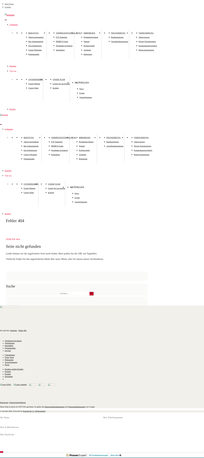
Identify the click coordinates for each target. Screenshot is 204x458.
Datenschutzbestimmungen (55, 407)
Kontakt (8, 7)
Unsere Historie (34, 84)
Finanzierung (118, 33)
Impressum (4, 403)
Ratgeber (12, 66)
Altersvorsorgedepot (35, 37)
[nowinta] (4, 115)
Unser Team (59, 80)
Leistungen (13, 25)
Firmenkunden (33, 54)
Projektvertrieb (89, 46)
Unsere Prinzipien (35, 50)
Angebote (87, 50)
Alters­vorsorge (144, 37)
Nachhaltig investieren (64, 46)
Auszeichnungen (85, 97)
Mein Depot (9, 4)
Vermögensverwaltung (68, 33)
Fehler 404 (22, 331)
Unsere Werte (33, 88)
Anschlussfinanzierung (119, 42)
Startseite (13, 331)
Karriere (56, 88)
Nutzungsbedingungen (76, 407)
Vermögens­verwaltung (13, 341)
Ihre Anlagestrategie (35, 42)
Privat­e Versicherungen (147, 42)
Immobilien (89, 33)
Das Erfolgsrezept (35, 46)
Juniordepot (60, 50)
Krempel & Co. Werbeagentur (34, 411)
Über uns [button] (12, 71)
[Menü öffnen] (1, 124)
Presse (7, 365)
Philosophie (9, 360)
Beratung (33, 33)
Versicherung (146, 33)
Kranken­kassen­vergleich (148, 46)
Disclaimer (9, 377)
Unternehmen (35, 80)
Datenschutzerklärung (17, 403)
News (81, 89)
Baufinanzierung (117, 37)
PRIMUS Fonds (62, 42)
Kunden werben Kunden (14, 369)
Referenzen (88, 54)
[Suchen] (91, 293)
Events (81, 93)
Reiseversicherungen (146, 50)
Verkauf (86, 42)
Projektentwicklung (91, 37)
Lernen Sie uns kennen (61, 84)
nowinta (8, 351)
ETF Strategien (61, 37)
